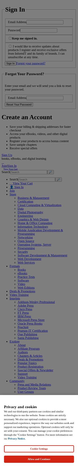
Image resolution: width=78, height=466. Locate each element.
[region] (39, 430)
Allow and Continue (39, 459)
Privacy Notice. (16, 438)
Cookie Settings (39, 448)
